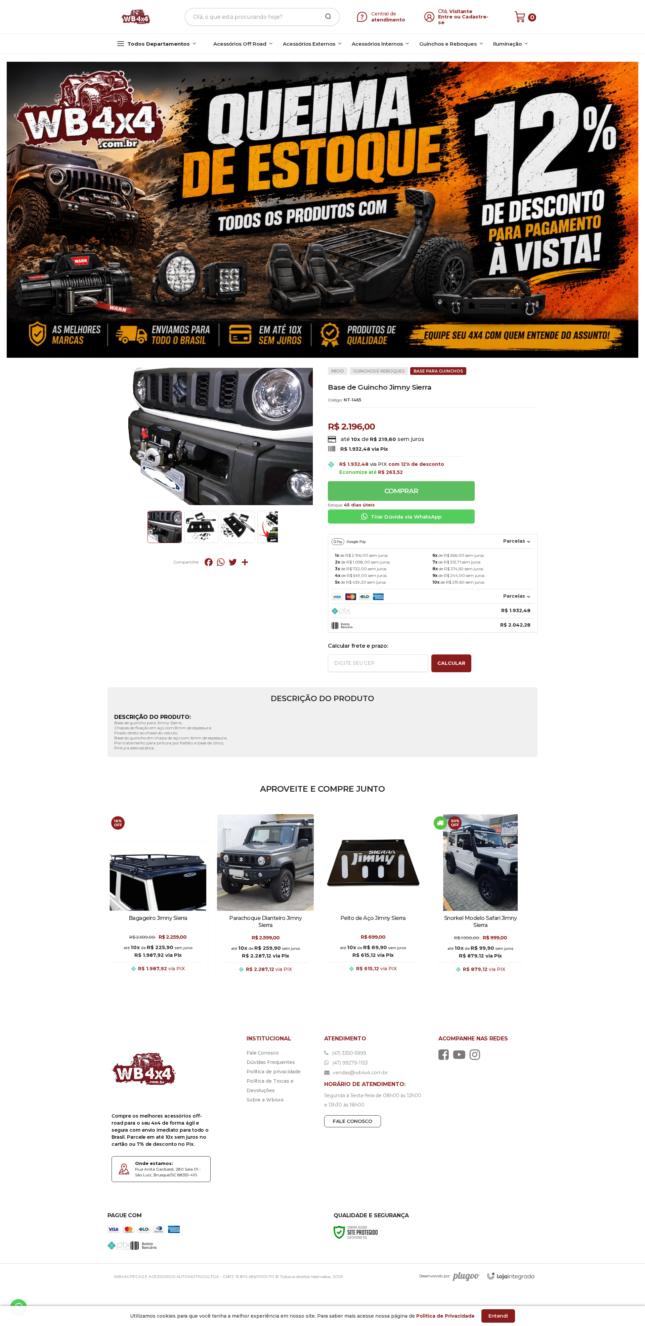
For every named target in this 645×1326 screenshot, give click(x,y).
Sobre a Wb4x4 (265, 1100)
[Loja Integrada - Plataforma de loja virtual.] (511, 1276)
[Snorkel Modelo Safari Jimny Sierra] (480, 899)
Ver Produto (158, 976)
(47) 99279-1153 (349, 1063)
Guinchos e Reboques (378, 371)
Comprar (401, 491)
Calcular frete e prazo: (358, 646)
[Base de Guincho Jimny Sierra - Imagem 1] (164, 527)
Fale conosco (352, 1121)
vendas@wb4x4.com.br (360, 1073)
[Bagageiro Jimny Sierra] (158, 899)
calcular (451, 663)
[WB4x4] (136, 17)
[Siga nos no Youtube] (461, 1054)
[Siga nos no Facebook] (445, 1054)
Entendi (498, 1316)
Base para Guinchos (438, 371)
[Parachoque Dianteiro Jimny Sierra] (265, 899)
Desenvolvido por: (434, 1276)
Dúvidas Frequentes (271, 1062)
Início (337, 371)
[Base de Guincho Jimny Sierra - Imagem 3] (238, 527)
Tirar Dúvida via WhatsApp (406, 516)
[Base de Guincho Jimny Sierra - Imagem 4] (274, 527)
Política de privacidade (274, 1072)
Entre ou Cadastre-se (463, 20)
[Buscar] (326, 17)
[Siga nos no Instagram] (476, 1054)
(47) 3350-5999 (348, 1053)
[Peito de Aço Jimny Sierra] (373, 899)
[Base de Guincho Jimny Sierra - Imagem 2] (201, 527)
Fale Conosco (263, 1053)
